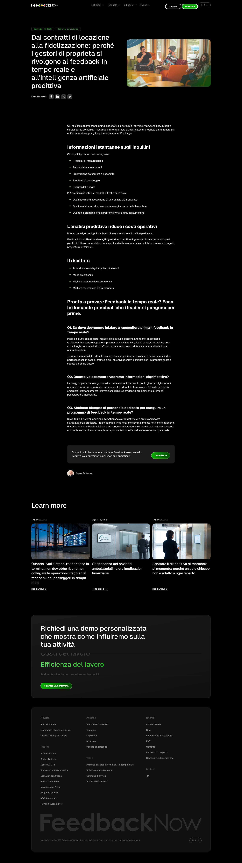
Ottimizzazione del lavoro (53, 735)
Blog (148, 730)
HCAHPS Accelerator (51, 803)
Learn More (161, 455)
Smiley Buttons (48, 759)
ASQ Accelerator (49, 798)
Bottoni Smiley (48, 753)
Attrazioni (91, 741)
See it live (190, 6)
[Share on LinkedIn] (57, 96)
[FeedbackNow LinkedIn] (148, 776)
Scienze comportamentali (99, 770)
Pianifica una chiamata (56, 685)
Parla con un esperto (157, 752)
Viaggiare (91, 730)
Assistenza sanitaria (97, 724)
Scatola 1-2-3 (47, 764)
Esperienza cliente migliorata (55, 730)
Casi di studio (153, 724)
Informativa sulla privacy (129, 840)
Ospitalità (91, 735)
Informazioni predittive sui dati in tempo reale (110, 764)
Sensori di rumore (49, 781)
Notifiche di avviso (96, 775)
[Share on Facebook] (51, 96)
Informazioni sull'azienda (159, 735)
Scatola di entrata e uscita (54, 770)
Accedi (173, 6)
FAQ (148, 741)
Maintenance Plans (50, 787)
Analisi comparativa (96, 781)
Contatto (150, 746)
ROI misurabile (48, 724)
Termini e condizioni (108, 840)
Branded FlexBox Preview (159, 758)
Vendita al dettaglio (96, 746)
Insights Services (49, 792)
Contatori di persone (51, 775)
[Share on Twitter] (63, 96)
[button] (98, 5)
